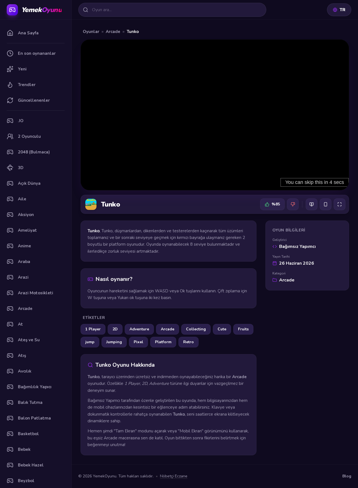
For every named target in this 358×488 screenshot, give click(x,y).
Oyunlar (91, 31)
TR (342, 10)
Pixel (138, 342)
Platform (163, 342)
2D (115, 329)
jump (90, 342)
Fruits (243, 329)
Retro (188, 342)
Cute (222, 329)
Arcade (113, 31)
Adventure (139, 329)
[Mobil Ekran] (325, 204)
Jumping (114, 342)
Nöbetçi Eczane (173, 476)
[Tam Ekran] (339, 204)
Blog (346, 476)
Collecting (196, 329)
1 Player (93, 329)
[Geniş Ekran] (311, 204)
